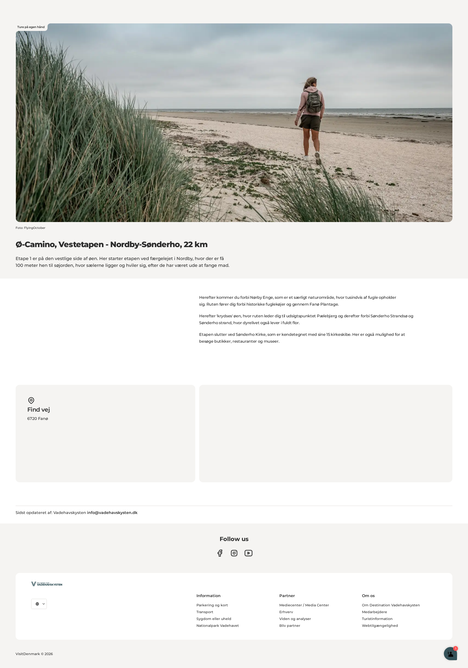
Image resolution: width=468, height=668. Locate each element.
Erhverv (286, 612)
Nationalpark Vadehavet (217, 625)
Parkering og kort (212, 605)
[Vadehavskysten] (46, 584)
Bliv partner (289, 625)
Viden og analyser (295, 619)
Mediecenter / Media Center (304, 605)
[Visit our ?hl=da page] (234, 553)
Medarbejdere (374, 612)
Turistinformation (377, 619)
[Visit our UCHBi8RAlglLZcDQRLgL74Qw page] (248, 553)
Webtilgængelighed (380, 625)
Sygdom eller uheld (213, 619)
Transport (204, 612)
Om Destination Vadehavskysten (391, 605)
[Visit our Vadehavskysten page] (219, 553)
